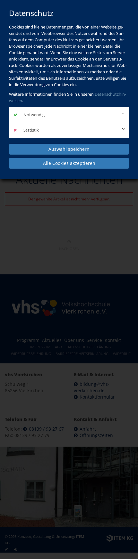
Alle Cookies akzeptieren (69, 163)
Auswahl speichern (69, 149)
